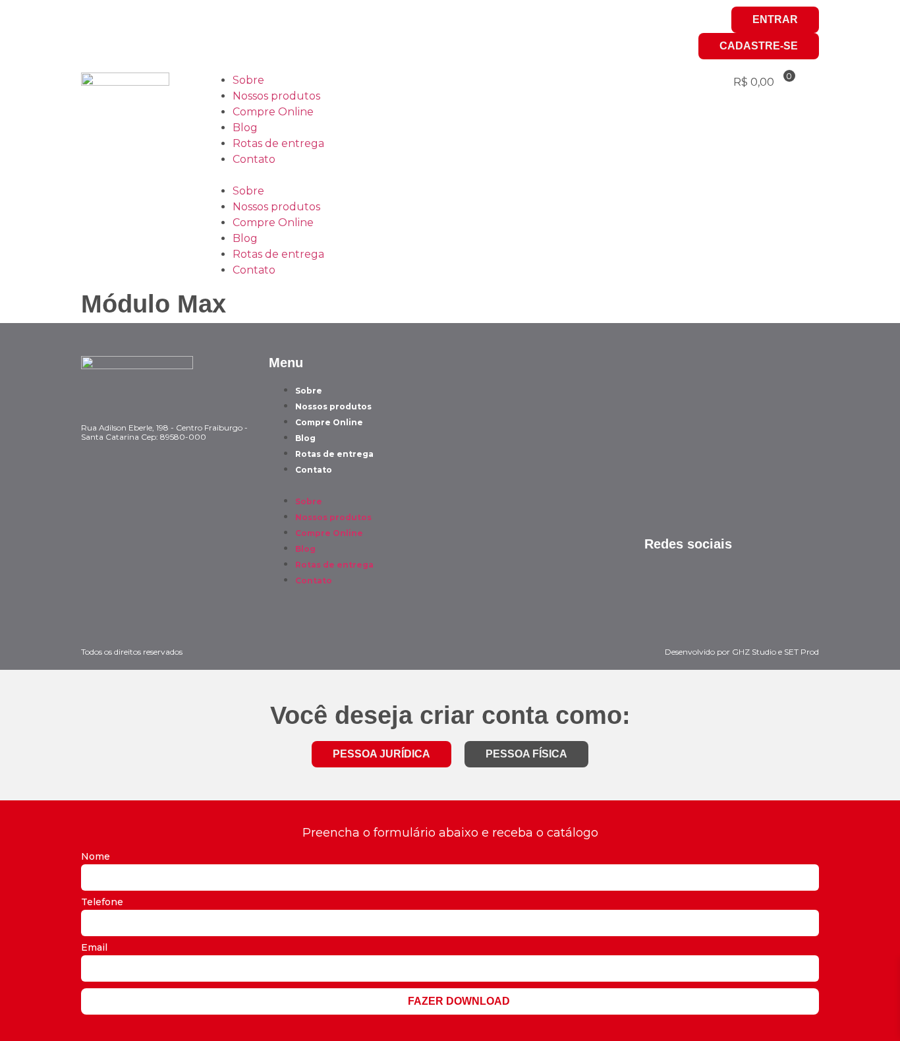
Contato (254, 159)
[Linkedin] (168, 23)
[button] (450, 175)
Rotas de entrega (278, 143)
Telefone (102, 902)
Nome (95, 857)
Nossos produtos (276, 96)
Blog (245, 127)
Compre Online (273, 111)
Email (94, 948)
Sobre (248, 80)
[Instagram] (97, 23)
